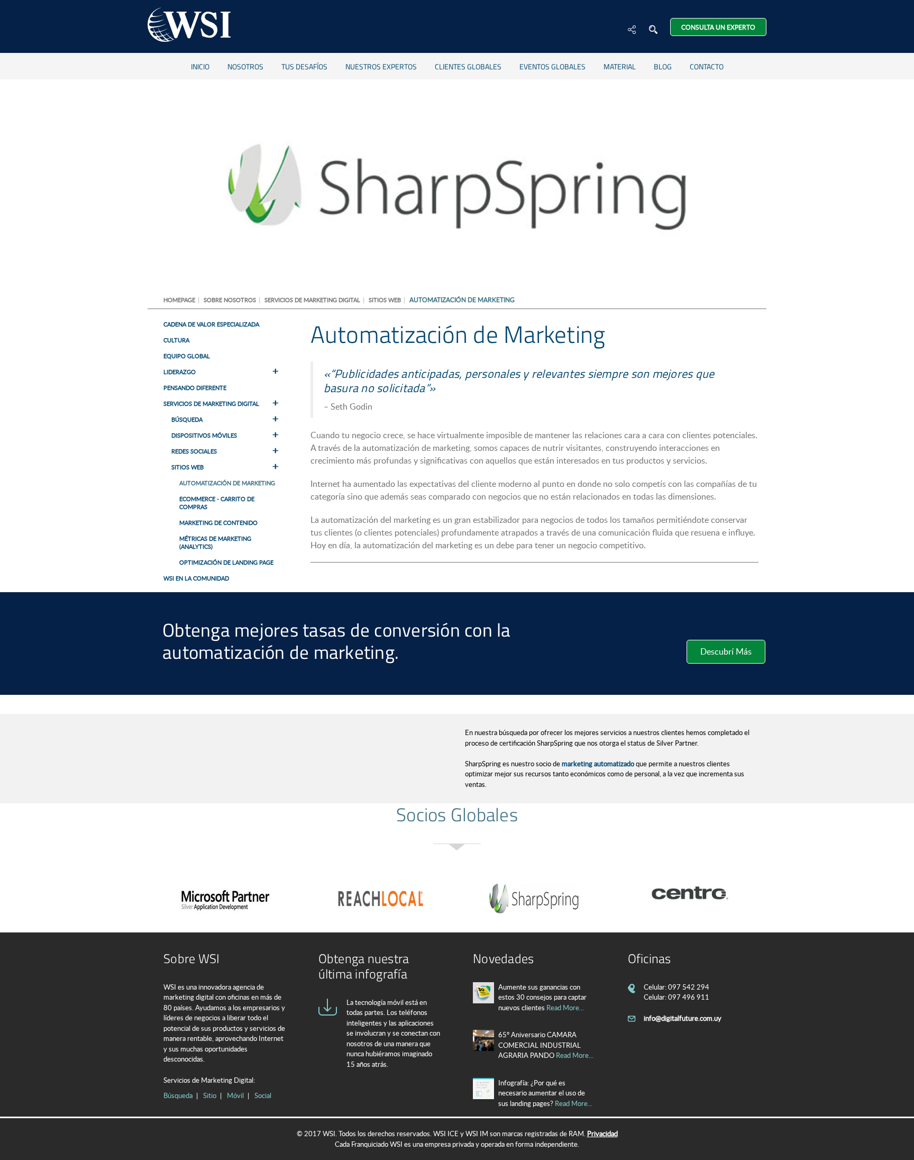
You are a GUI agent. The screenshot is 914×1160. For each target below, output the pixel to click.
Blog (663, 66)
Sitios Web (385, 300)
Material (620, 66)
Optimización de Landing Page (226, 562)
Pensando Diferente (194, 388)
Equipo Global (186, 356)
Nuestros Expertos (381, 66)
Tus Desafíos (304, 66)
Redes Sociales (194, 451)
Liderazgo (179, 372)
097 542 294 (688, 987)
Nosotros (245, 66)
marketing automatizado (598, 763)
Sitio (209, 1095)
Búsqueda (187, 419)
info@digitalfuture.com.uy (682, 1018)
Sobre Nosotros (230, 300)
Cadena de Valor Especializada (211, 324)
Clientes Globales (468, 66)
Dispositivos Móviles (204, 435)
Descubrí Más (726, 651)
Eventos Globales (552, 66)
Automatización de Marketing (227, 483)
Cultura (176, 340)
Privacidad (602, 1133)
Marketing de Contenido (218, 523)
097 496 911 (688, 997)
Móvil (235, 1095)
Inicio (200, 66)
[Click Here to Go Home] (189, 26)
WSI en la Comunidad (196, 578)
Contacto (707, 66)
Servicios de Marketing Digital (312, 300)
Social (262, 1095)
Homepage (179, 300)
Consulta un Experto (718, 27)
